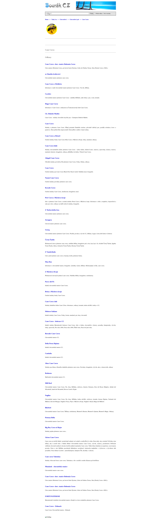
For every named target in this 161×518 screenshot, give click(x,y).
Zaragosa (48, 220)
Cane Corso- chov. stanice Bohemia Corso (60, 64)
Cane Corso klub (51, 146)
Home (46, 19)
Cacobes (48, 94)
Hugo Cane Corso (51, 104)
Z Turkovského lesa (52, 210)
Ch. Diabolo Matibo (52, 114)
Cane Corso (49, 124)
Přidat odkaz (99, 13)
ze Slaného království (52, 74)
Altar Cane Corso (51, 363)
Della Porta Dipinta (52, 343)
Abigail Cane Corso (52, 158)
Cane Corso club (51, 301)
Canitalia (48, 353)
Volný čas (54, 19)
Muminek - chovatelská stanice (56, 466)
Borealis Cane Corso (52, 334)
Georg (47, 230)
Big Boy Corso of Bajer (53, 427)
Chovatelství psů (74, 19)
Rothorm (48, 373)
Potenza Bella (50, 417)
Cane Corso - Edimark (53, 506)
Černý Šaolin (50, 240)
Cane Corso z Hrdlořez (53, 84)
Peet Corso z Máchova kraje (55, 198)
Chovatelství (63, 19)
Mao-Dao (48, 262)
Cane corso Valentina (52, 457)
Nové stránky (107, 13)
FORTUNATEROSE (52, 496)
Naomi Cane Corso (52, 178)
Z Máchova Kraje (51, 272)
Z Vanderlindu (50, 252)
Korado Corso (50, 188)
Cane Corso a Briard (52, 136)
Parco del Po (49, 282)
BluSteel (48, 408)
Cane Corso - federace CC (54, 321)
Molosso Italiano (51, 311)
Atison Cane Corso (52, 437)
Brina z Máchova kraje (53, 292)
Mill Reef (48, 383)
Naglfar (48, 395)
